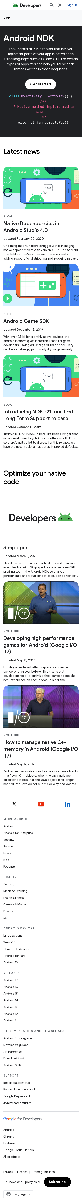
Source (8, 846)
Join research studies (17, 1103)
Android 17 (10, 980)
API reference (12, 1051)
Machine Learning (15, 891)
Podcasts (9, 866)
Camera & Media (14, 904)
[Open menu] (7, 5)
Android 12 (10, 1014)
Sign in (72, 5)
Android (8, 826)
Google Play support (16, 1096)
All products (11, 1157)
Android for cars (14, 956)
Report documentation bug (21, 1089)
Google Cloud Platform (19, 1150)
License (22, 1172)
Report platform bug (16, 1083)
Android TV (10, 962)
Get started (40, 84)
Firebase (9, 1143)
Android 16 (10, 987)
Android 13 (10, 1007)
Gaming (9, 884)
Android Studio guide (17, 1038)
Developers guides (15, 1045)
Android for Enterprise (18, 833)
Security (8, 839)
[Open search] (51, 5)
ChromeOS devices (16, 949)
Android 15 (10, 993)
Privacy (8, 911)
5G (5, 918)
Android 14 (10, 1000)
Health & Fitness (13, 898)
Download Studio (14, 1058)
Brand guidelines (43, 1172)
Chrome (8, 1136)
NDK (7, 18)
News (7, 853)
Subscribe (57, 1182)
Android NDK (12, 1065)
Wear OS (9, 942)
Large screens (12, 935)
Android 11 (10, 1020)
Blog (6, 860)
